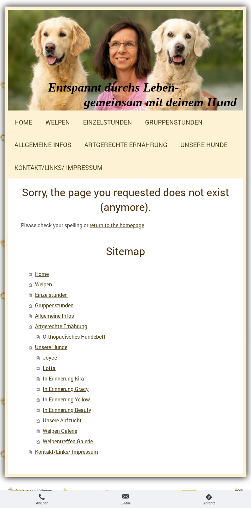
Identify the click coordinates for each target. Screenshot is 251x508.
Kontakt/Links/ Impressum (66, 451)
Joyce (50, 357)
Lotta (49, 367)
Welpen (43, 284)
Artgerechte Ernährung (61, 326)
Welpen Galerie (60, 430)
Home (42, 273)
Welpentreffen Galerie (68, 441)
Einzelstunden (51, 294)
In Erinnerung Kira (63, 378)
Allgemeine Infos (54, 315)
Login (239, 489)
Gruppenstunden (54, 305)
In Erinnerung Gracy (66, 388)
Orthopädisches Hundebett (74, 336)
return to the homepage (117, 225)
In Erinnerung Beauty (67, 409)
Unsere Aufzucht (62, 420)
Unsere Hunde (51, 347)
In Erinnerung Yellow (66, 399)
